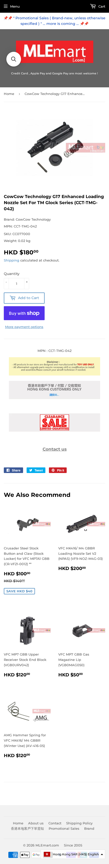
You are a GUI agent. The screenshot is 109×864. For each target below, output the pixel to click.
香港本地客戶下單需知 (27, 828)
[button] (73, 854)
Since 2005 (73, 845)
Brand (89, 828)
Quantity (12, 273)
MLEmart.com (47, 845)
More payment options (24, 327)
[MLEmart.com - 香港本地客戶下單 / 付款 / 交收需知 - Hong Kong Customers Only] (54, 398)
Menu (15, 6)
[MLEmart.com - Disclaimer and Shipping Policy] (54, 374)
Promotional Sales (64, 828)
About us (36, 823)
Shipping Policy (79, 823)
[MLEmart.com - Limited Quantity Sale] (54, 430)
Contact (54, 823)
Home (9, 94)
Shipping (11, 260)
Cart (101, 6)
